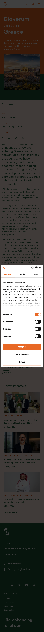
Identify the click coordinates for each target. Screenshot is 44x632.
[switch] (38, 322)
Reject (22, 362)
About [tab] (36, 274)
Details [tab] (22, 274)
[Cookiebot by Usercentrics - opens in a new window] (31, 267)
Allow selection (22, 354)
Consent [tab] (8, 274)
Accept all (22, 347)
